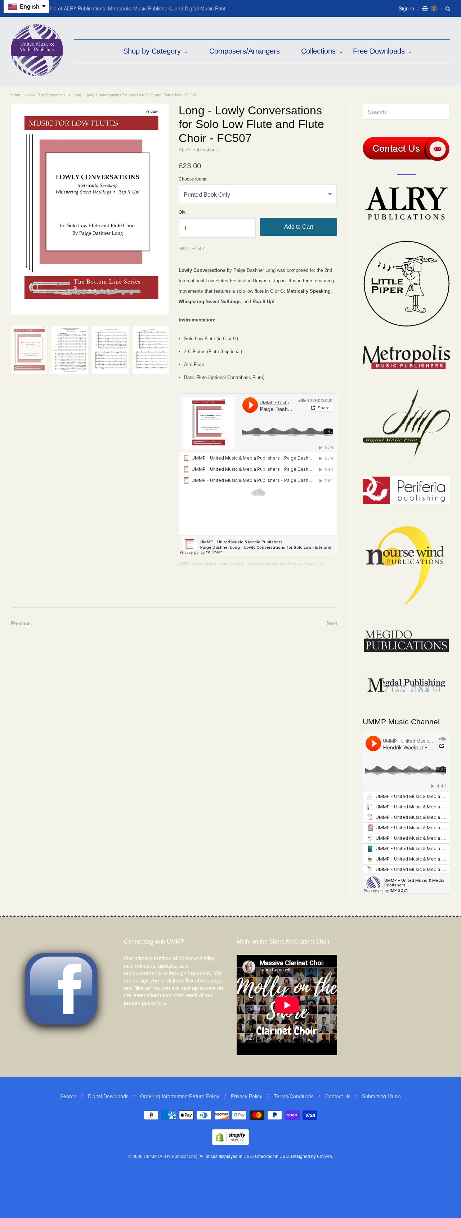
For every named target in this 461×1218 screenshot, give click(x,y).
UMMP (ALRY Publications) (170, 1156)
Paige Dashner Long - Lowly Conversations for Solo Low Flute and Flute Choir (258, 563)
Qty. (182, 212)
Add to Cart (298, 227)
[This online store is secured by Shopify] (230, 1143)
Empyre (324, 1156)
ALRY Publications (198, 149)
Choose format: (194, 179)
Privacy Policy (246, 1096)
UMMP (184, 563)
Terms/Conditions (294, 1096)
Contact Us (337, 1096)
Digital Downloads (108, 1096)
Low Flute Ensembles (47, 95)
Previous (21, 623)
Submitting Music (381, 1096)
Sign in (406, 8)
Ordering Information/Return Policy (179, 1096)
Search (68, 1096)
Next (332, 623)
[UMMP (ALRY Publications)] (37, 72)
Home (16, 95)
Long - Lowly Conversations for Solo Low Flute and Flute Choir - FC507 (134, 95)
